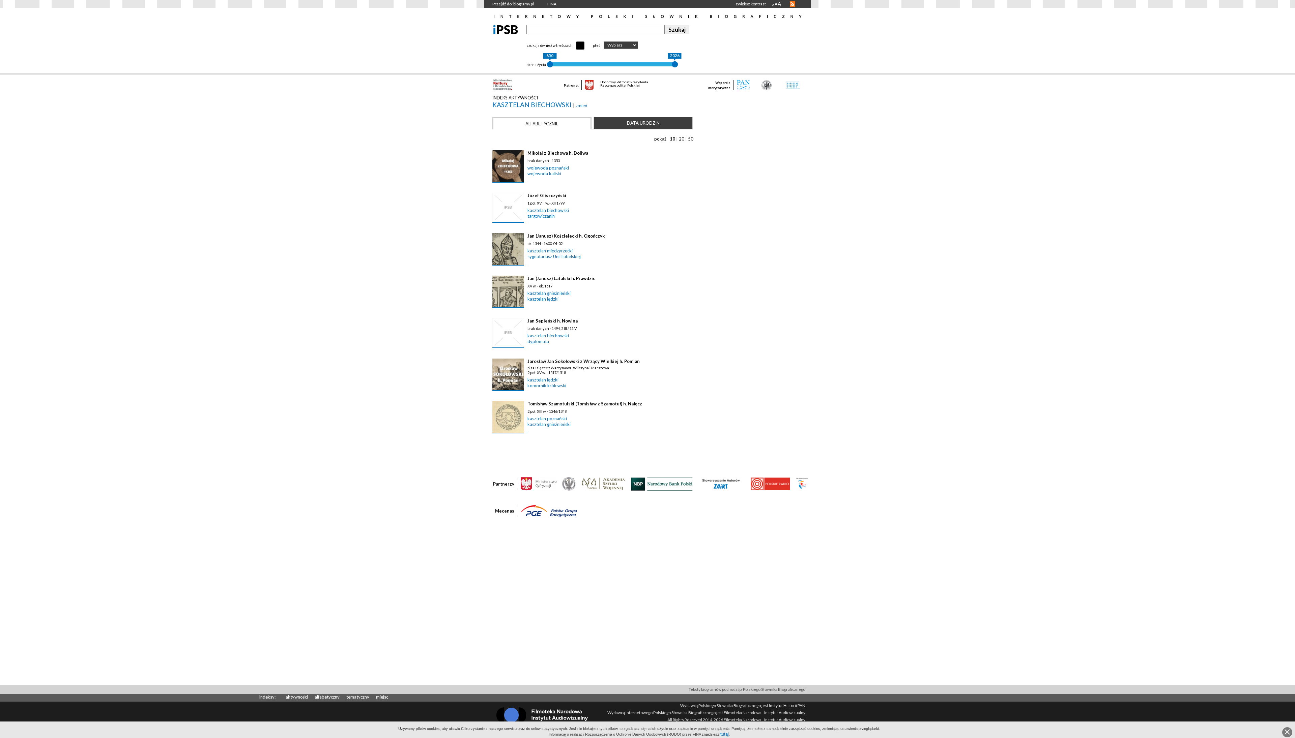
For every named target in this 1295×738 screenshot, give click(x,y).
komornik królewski (546, 385)
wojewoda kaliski (544, 173)
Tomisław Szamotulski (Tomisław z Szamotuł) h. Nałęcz (584, 403)
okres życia (536, 64)
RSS (792, 4)
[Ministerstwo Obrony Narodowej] (569, 484)
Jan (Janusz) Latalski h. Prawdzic (561, 278)
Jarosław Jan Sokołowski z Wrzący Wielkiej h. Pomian (583, 361)
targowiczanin (541, 216)
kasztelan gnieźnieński (549, 293)
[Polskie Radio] (770, 484)
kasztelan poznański (547, 418)
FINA (551, 3)
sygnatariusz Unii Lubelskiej (554, 256)
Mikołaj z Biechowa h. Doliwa (557, 153)
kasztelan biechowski (532, 105)
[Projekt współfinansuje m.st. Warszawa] (802, 484)
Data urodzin (643, 123)
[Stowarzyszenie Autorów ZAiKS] (721, 484)
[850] (550, 64)
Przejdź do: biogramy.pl (513, 3)
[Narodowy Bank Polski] (662, 484)
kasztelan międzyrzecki (550, 250)
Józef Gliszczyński (546, 195)
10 (672, 139)
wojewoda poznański (548, 168)
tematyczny (357, 697)
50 (690, 139)
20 (681, 139)
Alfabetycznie (541, 123)
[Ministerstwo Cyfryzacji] (538, 484)
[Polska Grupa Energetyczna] (549, 511)
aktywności (297, 697)
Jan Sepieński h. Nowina (552, 321)
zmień (581, 105)
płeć (596, 45)
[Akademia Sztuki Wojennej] (603, 484)
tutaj (724, 734)
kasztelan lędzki (542, 299)
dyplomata (538, 341)
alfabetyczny (327, 697)
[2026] (675, 64)
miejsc (382, 697)
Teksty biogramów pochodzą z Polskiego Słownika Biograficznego (747, 689)
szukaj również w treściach (549, 45)
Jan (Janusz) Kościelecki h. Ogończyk (566, 236)
